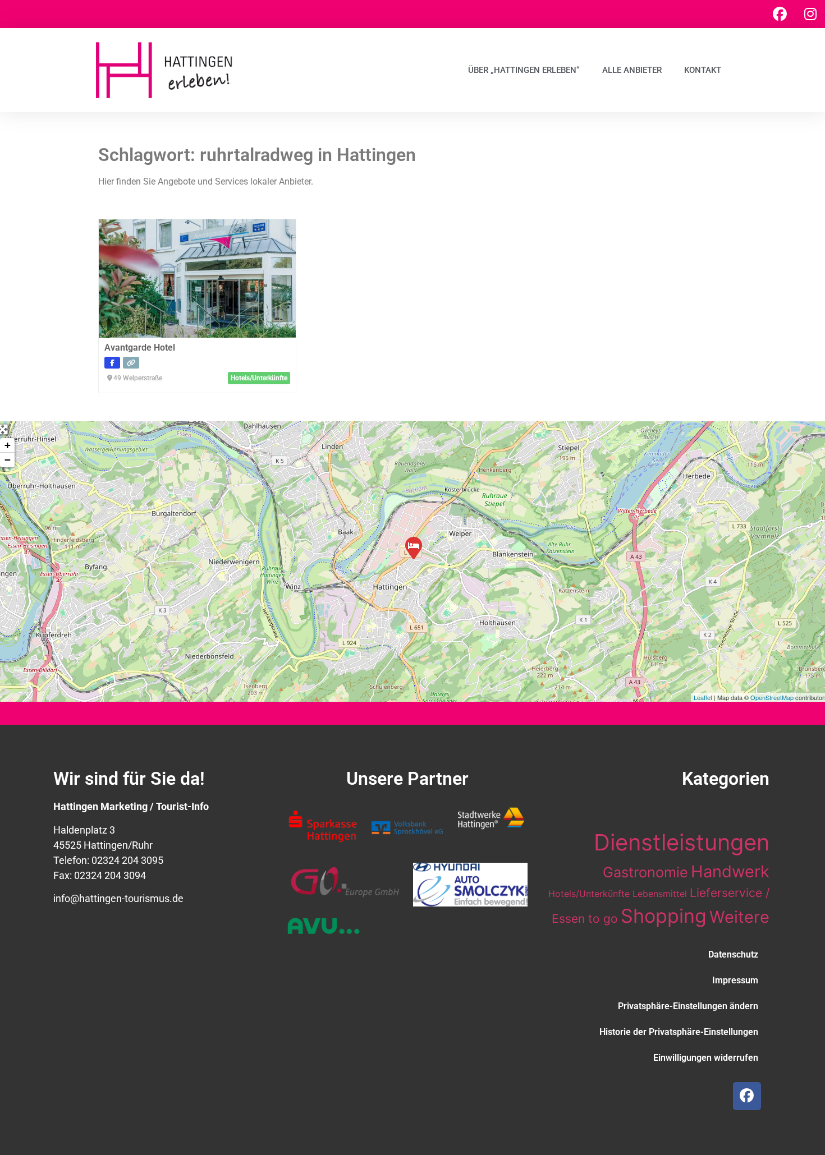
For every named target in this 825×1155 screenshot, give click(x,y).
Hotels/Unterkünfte (589, 893)
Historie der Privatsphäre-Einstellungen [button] (678, 1032)
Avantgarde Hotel (139, 347)
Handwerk (730, 871)
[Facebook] (780, 14)
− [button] (7, 460)
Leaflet (703, 697)
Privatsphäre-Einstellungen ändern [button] (688, 1006)
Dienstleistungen (681, 842)
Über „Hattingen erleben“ (524, 70)
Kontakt (702, 70)
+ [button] (7, 445)
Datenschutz (733, 954)
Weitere (739, 917)
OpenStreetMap (772, 697)
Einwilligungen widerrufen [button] (705, 1057)
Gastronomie (645, 872)
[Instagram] (810, 14)
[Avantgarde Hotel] (413, 547)
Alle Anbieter (632, 70)
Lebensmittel (659, 893)
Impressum (735, 980)
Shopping (664, 915)
